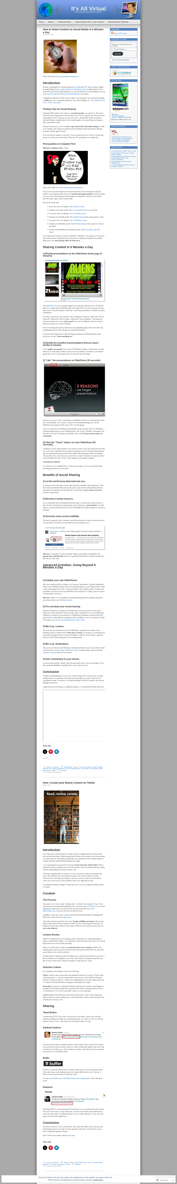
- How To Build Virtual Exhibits (120, 140)
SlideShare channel (66, 600)
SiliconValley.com (49, 911)
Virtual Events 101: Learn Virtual (89, 22)
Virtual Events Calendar (118, 22)
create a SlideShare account (78, 220)
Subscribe (117, 54)
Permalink (63, 770)
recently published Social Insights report (73, 89)
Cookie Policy (98, 1180)
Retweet (45, 1164)
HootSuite (49, 618)
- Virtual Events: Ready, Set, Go (121, 137)
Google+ (62, 650)
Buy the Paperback (118, 116)
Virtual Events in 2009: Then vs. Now (124, 151)
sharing (53, 1164)
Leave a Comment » (52, 767)
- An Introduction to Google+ (120, 141)
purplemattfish (64, 76)
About (50, 22)
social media (85, 768)
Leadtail (77, 87)
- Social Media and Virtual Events (121, 138)
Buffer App (82, 1162)
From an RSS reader (120, 33)
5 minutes (82, 767)
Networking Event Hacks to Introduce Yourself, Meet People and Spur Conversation (123, 158)
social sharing (94, 768)
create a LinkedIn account (77, 214)
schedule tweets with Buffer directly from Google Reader (70, 1078)
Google (88, 767)
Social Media (68, 767)
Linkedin (54, 768)
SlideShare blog (79, 224)
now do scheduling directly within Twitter (71, 620)
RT (50, 1164)
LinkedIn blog (77, 217)
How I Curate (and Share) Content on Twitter (69, 782)
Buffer (101, 615)
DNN (85, 87)
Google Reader (66, 917)
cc (78, 76)
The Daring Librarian (66, 188)
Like (50, 768)
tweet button (47, 770)
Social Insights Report (73, 768)
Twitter (54, 770)
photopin (74, 76)
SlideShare (61, 768)
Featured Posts (64, 22)
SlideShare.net (51, 306)
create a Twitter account (76, 207)
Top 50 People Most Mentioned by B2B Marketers (63, 94)
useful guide (79, 210)
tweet (101, 768)
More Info (115, 114)
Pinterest (71, 650)
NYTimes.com (93, 906)
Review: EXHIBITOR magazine (122, 117)
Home (41, 22)
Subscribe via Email (119, 39)
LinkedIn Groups (48, 653)
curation (89, 1162)
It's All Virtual (88, 9)
